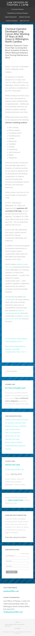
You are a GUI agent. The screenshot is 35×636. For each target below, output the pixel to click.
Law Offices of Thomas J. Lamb (17, 3)
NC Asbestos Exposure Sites (15, 423)
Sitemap (8, 449)
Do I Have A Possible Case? (15, 388)
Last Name (9, 566)
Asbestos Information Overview (16, 420)
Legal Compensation (12, 429)
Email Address (10, 555)
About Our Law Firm (12, 436)
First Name (9, 561)
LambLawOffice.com (11, 591)
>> (26, 352)
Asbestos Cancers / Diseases (15, 426)
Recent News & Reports (13, 442)
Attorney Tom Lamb (12, 439)
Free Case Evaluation (12, 433)
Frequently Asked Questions (15, 446)
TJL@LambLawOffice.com (14, 469)
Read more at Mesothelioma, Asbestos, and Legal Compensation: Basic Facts (15, 349)
